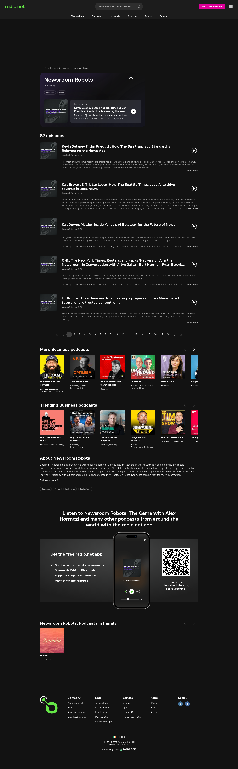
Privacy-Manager (103, 722)
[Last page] (181, 334)
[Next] (194, 348)
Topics (163, 16)
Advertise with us (76, 712)
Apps (125, 707)
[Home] (45, 68)
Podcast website (48, 480)
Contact (127, 703)
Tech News (70, 489)
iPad (153, 707)
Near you (132, 16)
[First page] (56, 334)
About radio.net (75, 703)
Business (50, 93)
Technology (85, 489)
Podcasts (96, 16)
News (61, 93)
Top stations (77, 16)
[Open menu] (231, 6)
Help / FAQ (128, 712)
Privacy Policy (102, 707)
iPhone (154, 703)
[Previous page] (63, 334)
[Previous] (185, 348)
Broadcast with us (77, 717)
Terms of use (101, 703)
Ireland (121, 737)
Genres (148, 16)
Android (154, 712)
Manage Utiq (101, 717)
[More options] (139, 79)
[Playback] (133, 111)
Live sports (114, 16)
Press (71, 707)
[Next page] (174, 334)
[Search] (139, 6)
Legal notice (101, 712)
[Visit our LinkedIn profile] (180, 703)
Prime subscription (132, 717)
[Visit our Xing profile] (187, 703)
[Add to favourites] (131, 78)
